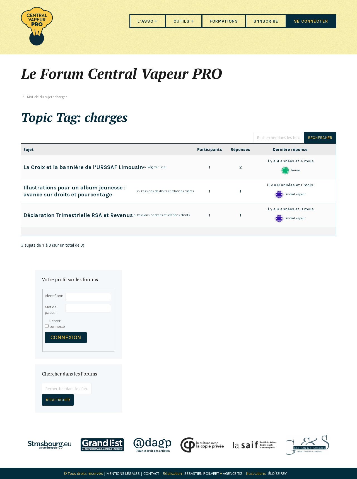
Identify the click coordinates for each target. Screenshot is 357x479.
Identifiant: (54, 295)
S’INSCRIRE (266, 21)
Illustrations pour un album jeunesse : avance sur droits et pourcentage (74, 191)
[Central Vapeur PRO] (37, 43)
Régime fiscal (157, 167)
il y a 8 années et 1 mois (290, 184)
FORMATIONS (224, 21)
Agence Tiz (232, 473)
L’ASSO (145, 21)
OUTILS (181, 21)
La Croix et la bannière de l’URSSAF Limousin (83, 167)
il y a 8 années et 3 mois (290, 208)
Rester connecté (57, 323)
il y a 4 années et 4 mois (290, 160)
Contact (151, 473)
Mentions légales (123, 473)
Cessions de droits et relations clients (167, 191)
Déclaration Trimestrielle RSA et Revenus (78, 215)
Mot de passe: (51, 309)
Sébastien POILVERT (201, 473)
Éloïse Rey (277, 473)
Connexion (65, 337)
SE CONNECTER (311, 21)
